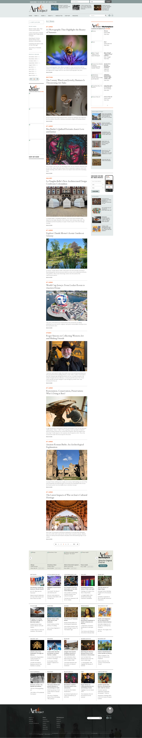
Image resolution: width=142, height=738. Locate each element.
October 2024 (32, 61)
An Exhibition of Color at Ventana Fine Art (107, 209)
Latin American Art (53, 574)
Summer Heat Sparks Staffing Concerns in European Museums (70, 653)
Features (45, 719)
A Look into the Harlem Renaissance (70, 690)
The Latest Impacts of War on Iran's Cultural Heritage (66, 496)
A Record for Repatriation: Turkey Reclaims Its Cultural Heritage (37, 658)
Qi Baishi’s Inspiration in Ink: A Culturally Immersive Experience (104, 598)
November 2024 (33, 58)
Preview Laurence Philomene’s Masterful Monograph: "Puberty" (103, 691)
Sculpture (33, 606)
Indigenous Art (103, 606)
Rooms (58, 725)
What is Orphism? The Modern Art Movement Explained (104, 657)
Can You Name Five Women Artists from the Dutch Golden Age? (87, 658)
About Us (31, 717)
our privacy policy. (95, 733)
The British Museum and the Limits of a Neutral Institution (70, 664)
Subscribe (95, 191)
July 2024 (31, 67)
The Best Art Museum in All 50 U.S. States (71, 599)
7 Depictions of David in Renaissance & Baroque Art (87, 627)
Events (44, 723)
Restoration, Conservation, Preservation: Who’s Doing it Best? (64, 392)
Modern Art (102, 638)
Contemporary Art (70, 574)
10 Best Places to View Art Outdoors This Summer (37, 630)
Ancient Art (34, 638)
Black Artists (68, 671)
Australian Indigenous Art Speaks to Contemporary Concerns (104, 625)
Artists (58, 723)
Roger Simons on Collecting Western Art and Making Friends (65, 337)
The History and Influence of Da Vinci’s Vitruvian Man (87, 631)
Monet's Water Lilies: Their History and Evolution (64, 6)
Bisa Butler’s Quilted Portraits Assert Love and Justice (65, 130)
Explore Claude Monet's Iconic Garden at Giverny (65, 234)
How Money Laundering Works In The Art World (36, 588)
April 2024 (31, 73)
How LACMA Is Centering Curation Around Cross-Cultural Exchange (70, 594)
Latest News (46, 721)
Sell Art (58, 727)
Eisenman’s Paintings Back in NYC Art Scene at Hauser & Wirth (105, 697)
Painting (50, 606)
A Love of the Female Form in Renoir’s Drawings (54, 657)
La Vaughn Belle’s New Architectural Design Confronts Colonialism (66, 182)
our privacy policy (55, 733)
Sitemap (31, 721)
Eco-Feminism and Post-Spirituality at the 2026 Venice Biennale (70, 589)
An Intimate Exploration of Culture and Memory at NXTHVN (70, 695)
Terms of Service (47, 734)
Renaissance (85, 606)
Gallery (49, 178)
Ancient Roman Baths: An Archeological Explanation (65, 446)
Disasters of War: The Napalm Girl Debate (36, 685)
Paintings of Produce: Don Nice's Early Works (106, 142)
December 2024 (33, 56)
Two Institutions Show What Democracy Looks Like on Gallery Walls (70, 658)
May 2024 (31, 71)
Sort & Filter (35, 22)
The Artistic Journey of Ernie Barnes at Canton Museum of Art (106, 201)
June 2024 (31, 69)
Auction (49, 77)
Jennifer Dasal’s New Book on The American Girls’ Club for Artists (104, 686)
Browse (58, 719)
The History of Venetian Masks (35, 48)
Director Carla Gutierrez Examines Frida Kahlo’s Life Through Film (54, 596)
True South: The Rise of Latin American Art (53, 591)
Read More (49, 72)
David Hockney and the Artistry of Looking (107, 124)
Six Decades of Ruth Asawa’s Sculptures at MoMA (52, 662)
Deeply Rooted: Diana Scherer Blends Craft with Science (36, 625)
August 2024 (32, 65)
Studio (48, 333)
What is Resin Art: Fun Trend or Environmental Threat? (104, 662)
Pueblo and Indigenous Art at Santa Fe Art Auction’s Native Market (106, 228)
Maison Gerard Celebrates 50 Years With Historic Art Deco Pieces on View (37, 596)
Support (31, 719)
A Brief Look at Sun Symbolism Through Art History (37, 653)
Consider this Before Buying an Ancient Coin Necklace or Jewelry (36, 664)
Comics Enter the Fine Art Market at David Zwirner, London (53, 653)
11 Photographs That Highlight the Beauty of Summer (66, 31)
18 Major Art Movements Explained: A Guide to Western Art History (88, 621)
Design (66, 606)
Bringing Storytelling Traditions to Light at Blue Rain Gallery (106, 219)
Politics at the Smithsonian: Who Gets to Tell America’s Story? (107, 152)
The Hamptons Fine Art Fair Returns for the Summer (87, 695)
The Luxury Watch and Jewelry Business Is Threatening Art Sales (65, 81)
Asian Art (101, 574)
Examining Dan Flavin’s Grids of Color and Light (36, 44)
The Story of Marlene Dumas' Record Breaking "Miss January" (53, 697)
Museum (66, 638)
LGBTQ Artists (102, 671)
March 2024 (32, 75)
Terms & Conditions (34, 723)
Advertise (45, 729)
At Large (49, 27)
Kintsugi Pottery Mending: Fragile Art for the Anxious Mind (104, 592)
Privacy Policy (41, 734)
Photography (34, 671)
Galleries (59, 721)
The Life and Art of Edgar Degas (103, 588)
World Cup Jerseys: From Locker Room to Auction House (65, 286)
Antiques (33, 574)
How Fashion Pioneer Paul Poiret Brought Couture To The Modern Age (71, 628)
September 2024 (33, 63)
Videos (44, 725)
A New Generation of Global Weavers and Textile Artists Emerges (86, 7)
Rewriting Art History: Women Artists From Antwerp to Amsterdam (106, 8)
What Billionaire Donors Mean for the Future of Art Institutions (107, 115)
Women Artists (86, 638)
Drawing (50, 638)
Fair (82, 671)
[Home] (38, 8)
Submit (108, 1)
